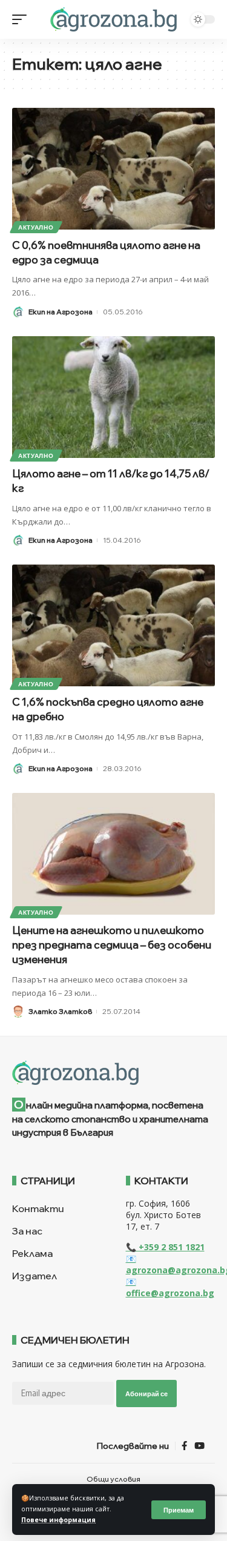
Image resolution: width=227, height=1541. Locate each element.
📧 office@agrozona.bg (170, 1287)
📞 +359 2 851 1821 (165, 1247)
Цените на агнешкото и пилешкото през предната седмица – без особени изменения (111, 945)
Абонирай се (146, 1393)
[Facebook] (184, 1446)
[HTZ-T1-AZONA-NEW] (113, 1073)
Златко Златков (60, 1011)
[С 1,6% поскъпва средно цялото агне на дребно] (113, 625)
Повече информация (58, 1520)
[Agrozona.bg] (113, 19)
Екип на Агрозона (60, 311)
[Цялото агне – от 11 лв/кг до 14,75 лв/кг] (113, 397)
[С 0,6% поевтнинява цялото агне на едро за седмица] (113, 169)
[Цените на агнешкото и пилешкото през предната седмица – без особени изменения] (113, 854)
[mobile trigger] (22, 19)
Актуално (36, 227)
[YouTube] (199, 1446)
